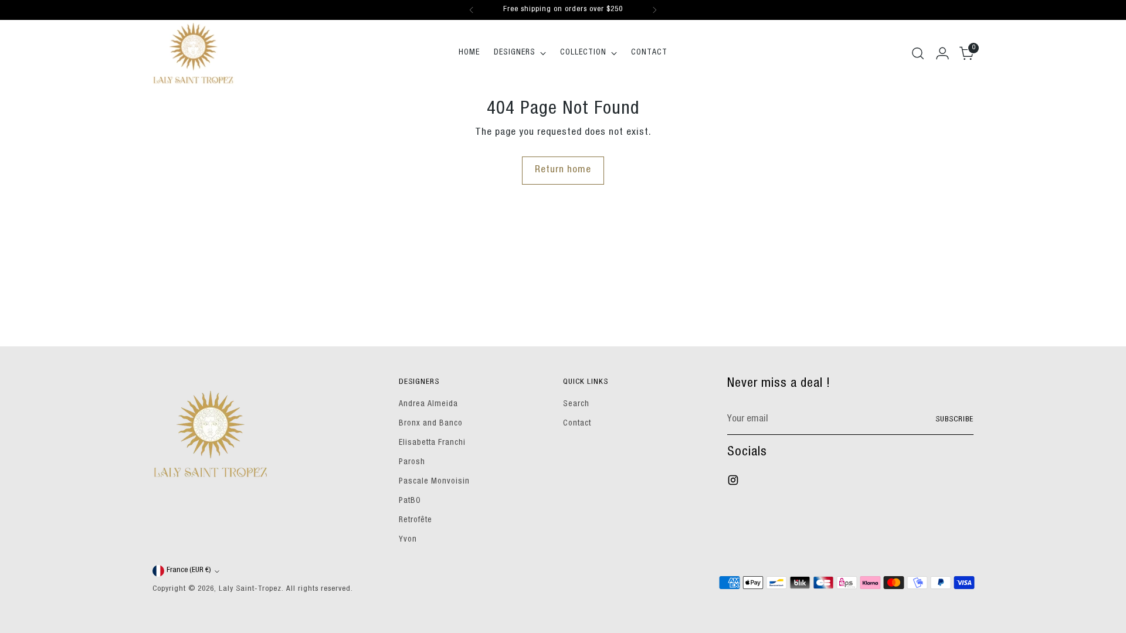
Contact (577, 424)
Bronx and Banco (431, 424)
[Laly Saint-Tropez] (193, 53)
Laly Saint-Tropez (250, 589)
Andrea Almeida (428, 404)
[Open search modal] (918, 53)
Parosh (412, 462)
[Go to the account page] (942, 53)
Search (576, 404)
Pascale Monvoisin (434, 482)
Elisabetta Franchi (432, 443)
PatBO (410, 501)
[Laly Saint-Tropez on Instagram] (734, 483)
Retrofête (415, 520)
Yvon (408, 540)
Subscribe (954, 420)
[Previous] (471, 10)
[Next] (654, 10)
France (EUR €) (189, 570)
